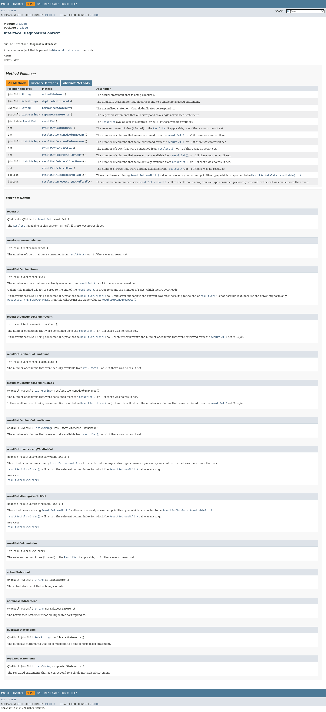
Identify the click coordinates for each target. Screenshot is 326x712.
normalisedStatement (56, 107)
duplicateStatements (56, 101)
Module (6, 4)
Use (39, 4)
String (26, 94)
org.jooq (21, 23)
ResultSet (30, 121)
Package (18, 4)
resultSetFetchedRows (57, 168)
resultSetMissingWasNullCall (62, 174)
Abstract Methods (76, 83)
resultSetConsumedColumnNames (63, 141)
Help (74, 4)
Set (24, 101)
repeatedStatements (55, 114)
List (25, 114)
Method (50, 15)
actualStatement (53, 94)
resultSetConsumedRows (58, 148)
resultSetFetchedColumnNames (62, 161)
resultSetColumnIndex (57, 127)
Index (65, 4)
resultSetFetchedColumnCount (62, 154)
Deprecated (51, 4)
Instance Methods (44, 83)
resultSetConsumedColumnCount (63, 134)
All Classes (8, 10)
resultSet (49, 121)
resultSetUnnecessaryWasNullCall (65, 181)
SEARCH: (280, 11)
